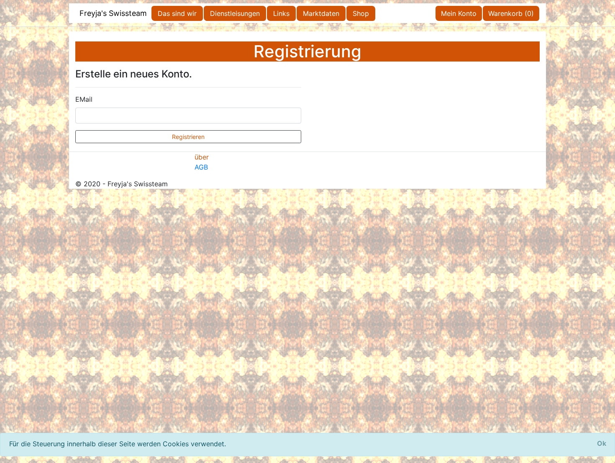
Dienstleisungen (235, 13)
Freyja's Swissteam (113, 13)
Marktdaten (321, 13)
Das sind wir (177, 13)
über (202, 157)
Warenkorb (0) (511, 13)
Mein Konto (459, 13)
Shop (361, 13)
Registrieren (188, 136)
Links (281, 13)
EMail (83, 99)
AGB (201, 167)
